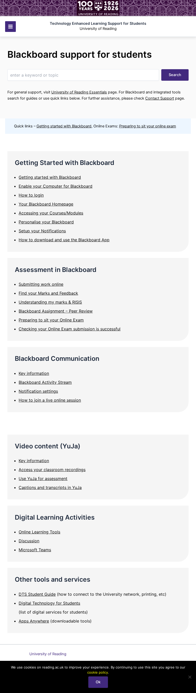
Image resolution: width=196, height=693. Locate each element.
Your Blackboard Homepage (46, 204)
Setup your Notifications (42, 230)
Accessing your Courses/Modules (51, 213)
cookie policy (97, 672)
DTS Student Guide (37, 594)
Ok (98, 682)
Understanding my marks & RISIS (50, 302)
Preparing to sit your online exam (147, 126)
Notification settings (38, 391)
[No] (189, 676)
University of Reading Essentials (79, 92)
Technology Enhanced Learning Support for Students (98, 23)
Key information (34, 373)
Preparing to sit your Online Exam (51, 319)
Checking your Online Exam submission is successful (69, 328)
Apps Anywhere (34, 621)
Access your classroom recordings (52, 469)
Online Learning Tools (39, 531)
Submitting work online (41, 284)
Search (175, 75)
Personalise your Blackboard (46, 221)
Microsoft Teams (35, 549)
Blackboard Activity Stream (45, 382)
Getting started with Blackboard (63, 126)
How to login (31, 195)
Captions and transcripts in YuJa (50, 487)
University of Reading (47, 654)
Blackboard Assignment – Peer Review (56, 311)
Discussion (29, 540)
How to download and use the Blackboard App (64, 239)
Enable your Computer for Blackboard (55, 186)
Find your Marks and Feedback (48, 293)
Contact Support (159, 98)
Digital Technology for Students (49, 603)
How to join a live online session (50, 400)
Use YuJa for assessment (43, 478)
